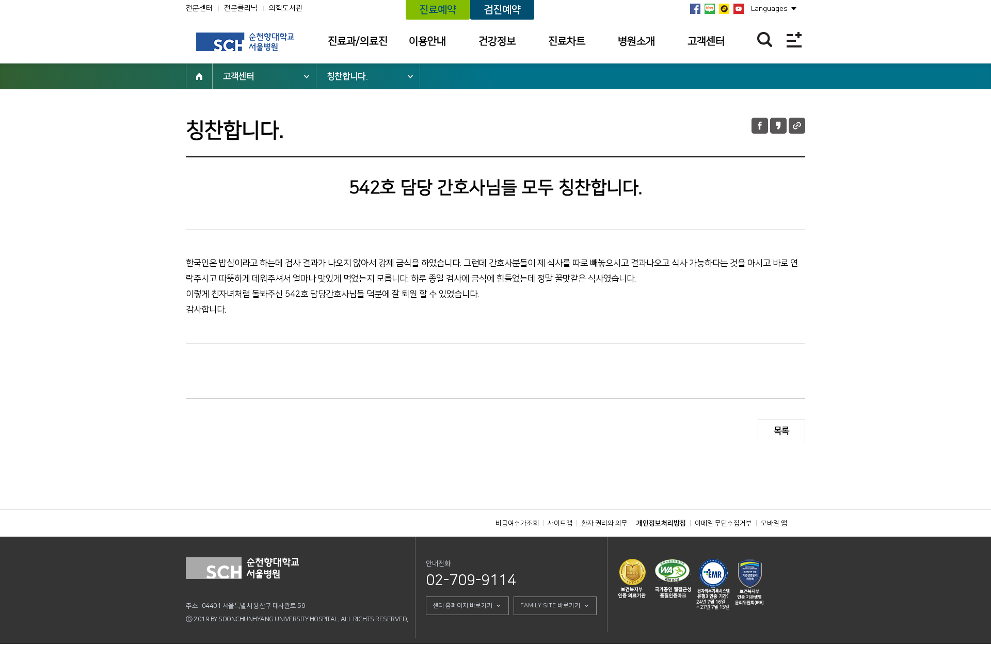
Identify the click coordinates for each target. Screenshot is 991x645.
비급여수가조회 (517, 523)
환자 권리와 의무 (604, 523)
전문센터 (199, 8)
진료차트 (566, 41)
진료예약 (437, 9)
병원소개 (636, 41)
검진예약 (502, 9)
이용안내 (427, 41)
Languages (769, 9)
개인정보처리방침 (661, 523)
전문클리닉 (241, 8)
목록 (781, 431)
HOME (199, 76)
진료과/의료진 (358, 41)
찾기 (765, 39)
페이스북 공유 (760, 126)
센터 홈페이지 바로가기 (462, 605)
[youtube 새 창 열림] (738, 9)
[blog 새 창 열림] (710, 9)
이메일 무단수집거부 (723, 523)
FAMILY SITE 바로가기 (550, 605)
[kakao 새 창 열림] (724, 9)
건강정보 (497, 41)
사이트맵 (560, 523)
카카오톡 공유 (778, 126)
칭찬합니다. (347, 76)
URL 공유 (797, 126)
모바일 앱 (774, 523)
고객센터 (706, 41)
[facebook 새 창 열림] (695, 9)
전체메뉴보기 (794, 39)
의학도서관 (285, 8)
